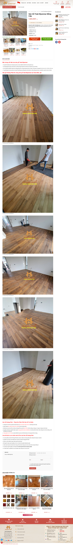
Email (42, 459)
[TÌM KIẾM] (62, 7)
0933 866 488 (62, 530)
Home (29, 11)
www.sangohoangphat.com (62, 537)
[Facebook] (56, 42)
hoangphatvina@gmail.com (62, 534)
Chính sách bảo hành (20, 534)
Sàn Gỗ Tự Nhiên (33, 11)
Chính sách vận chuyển (21, 531)
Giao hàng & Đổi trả (20, 537)
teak (31, 46)
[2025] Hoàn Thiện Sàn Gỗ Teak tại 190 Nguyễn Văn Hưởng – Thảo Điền (64, 15)
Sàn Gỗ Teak (39, 11)
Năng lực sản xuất (20, 540)
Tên (30, 459)
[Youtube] (59, 42)
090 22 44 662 (68, 7)
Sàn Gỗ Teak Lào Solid (62, 24)
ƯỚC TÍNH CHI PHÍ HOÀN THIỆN (34, 39)
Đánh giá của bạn (32, 454)
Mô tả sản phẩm (6, 58)
